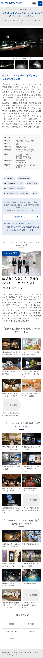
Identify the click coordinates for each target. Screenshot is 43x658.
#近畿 (35, 193)
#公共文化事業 (32, 183)
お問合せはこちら (20, 217)
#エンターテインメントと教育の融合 (16, 193)
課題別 (11, 624)
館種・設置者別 (11, 631)
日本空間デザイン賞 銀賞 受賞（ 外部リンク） (26, 166)
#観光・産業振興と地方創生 (13, 183)
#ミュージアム (9, 178)
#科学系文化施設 (24, 178)
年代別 (11, 638)
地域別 (31, 631)
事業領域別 (31, 624)
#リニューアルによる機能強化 (14, 188)
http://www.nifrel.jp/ (22, 138)
